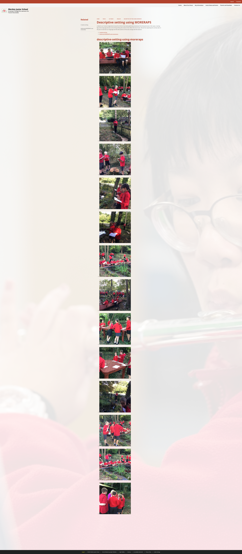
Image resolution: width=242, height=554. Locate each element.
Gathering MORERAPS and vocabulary (108, 34)
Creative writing (103, 32)
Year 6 (104, 18)
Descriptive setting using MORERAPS (133, 18)
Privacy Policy (148, 552)
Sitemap (129, 552)
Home (98, 18)
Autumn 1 (111, 18)
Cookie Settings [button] (157, 552)
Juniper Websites (113, 552)
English (119, 18)
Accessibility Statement (138, 552)
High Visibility (122, 552)
